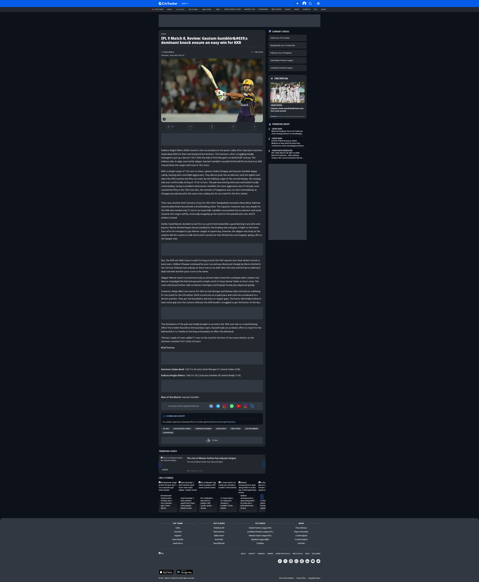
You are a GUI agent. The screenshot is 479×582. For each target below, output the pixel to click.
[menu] (318, 3)
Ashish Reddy (221, 429)
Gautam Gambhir (251, 429)
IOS (215, 422)
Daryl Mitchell (219, 543)
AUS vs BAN (193, 9)
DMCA (307, 554)
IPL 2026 (166, 429)
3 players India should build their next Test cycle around (287, 109)
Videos (288, 9)
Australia (177, 531)
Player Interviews (301, 531)
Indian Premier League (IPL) (260, 528)
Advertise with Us (283, 554)
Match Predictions (233, 9)
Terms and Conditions (286, 578)
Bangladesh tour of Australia (282, 45)
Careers (270, 554)
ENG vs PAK (206, 9)
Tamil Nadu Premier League (281, 60)
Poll (316, 9)
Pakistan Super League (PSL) (260, 535)
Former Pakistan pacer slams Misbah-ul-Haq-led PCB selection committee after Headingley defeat (287, 143)
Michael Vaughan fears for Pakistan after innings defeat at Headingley (287, 132)
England (178, 535)
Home (163, 34)
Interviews (263, 9)
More (323, 9)
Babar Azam (219, 535)
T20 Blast (260, 543)
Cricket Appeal (301, 535)
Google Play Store (228, 422)
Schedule (306, 9)
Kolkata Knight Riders (182, 429)
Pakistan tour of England (281, 53)
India (178, 528)
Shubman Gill (219, 528)
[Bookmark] (212, 126)
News (169, 9)
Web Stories (276, 9)
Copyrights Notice (314, 578)
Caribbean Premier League (281, 68)
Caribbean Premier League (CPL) (260, 531)
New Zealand (177, 539)
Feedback (261, 554)
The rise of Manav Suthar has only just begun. (212, 458)
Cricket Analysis (301, 539)
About (243, 554)
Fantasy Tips (249, 9)
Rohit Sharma (219, 531)
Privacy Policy (301, 578)
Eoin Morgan (168, 433)
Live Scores (159, 9)
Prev (160, 464)
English (184, 3)
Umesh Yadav (235, 429)
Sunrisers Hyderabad (203, 429)
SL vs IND (180, 9)
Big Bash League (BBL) (260, 539)
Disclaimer (316, 554)
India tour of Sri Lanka (280, 38)
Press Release (301, 528)
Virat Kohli (219, 539)
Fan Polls (301, 543)
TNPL (218, 9)
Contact (251, 554)
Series (296, 9)
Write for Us (298, 554)
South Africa (178, 543)
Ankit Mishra (167, 52)
